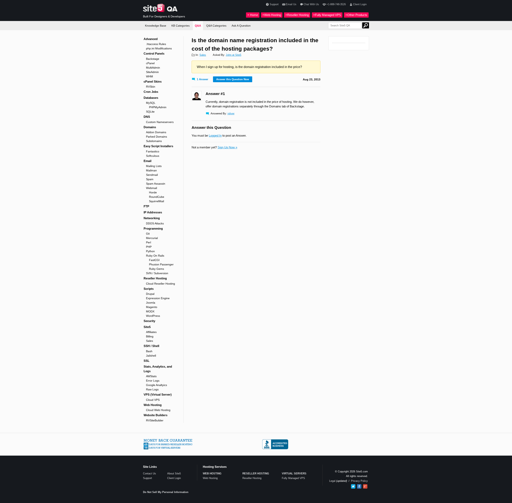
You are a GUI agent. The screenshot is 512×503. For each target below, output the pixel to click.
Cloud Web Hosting (158, 410)
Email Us (291, 4)
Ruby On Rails (155, 255)
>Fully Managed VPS (327, 15)
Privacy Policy (359, 480)
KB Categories (180, 25)
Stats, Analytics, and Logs (158, 369)
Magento (151, 307)
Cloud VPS (153, 399)
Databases (151, 97)
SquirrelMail (156, 201)
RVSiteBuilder (154, 420)
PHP (149, 246)
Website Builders (155, 415)
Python (150, 251)
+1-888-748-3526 (336, 4)
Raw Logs (152, 389)
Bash (149, 351)
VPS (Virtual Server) (158, 394)
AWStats (151, 376)
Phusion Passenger (161, 264)
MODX (150, 311)
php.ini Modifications (159, 48)
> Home (252, 15)
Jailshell (151, 355)
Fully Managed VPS (293, 478)
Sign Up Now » (227, 147)
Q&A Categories (216, 25)
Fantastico (152, 151)
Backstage (152, 58)
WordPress (153, 315)
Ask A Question (241, 25)
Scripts (149, 288)
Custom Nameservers (160, 122)
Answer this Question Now (232, 79)
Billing (149, 336)
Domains (150, 127)
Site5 (147, 327)
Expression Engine (158, 298)
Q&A (198, 25)
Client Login (360, 4)
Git (148, 233)
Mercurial (152, 238)
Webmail (151, 188)
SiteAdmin (152, 72)
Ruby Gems (156, 268)
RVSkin (150, 86)
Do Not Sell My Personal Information (165, 492)
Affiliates (151, 332)
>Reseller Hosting (297, 15)
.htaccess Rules (156, 44)
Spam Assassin (155, 183)
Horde (153, 192)
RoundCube (156, 196)
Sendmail (152, 174)
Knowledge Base (155, 25)
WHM (149, 76)
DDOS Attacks (155, 223)
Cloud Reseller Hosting (160, 283)
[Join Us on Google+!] (365, 486)
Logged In (215, 135)
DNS (147, 116)
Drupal (150, 293)
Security (149, 321)
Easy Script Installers (158, 146)
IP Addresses (153, 212)
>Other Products (356, 15)
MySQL (150, 102)
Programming (153, 228)
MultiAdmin (153, 67)
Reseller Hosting (155, 278)
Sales (149, 340)
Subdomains (154, 141)
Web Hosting (153, 405)
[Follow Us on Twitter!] (353, 486)
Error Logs (152, 380)
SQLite (150, 111)
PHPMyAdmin (157, 107)
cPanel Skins (153, 81)
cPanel (150, 63)
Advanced (151, 39)
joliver (231, 113)
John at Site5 (233, 54)
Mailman (151, 170)
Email (147, 161)
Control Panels (154, 53)
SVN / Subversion (157, 273)
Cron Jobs (151, 91)
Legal (332, 480)
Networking (152, 218)
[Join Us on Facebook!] (359, 486)
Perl (148, 242)
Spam (149, 179)
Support (274, 4)
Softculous (152, 155)
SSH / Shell (151, 346)
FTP (146, 206)
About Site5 (174, 473)
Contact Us (149, 473)
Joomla (150, 302)
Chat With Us (311, 4)
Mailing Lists (154, 166)
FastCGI (154, 260)
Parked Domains (156, 136)
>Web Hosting (271, 15)
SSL (146, 360)
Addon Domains (156, 132)
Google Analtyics (156, 385)
